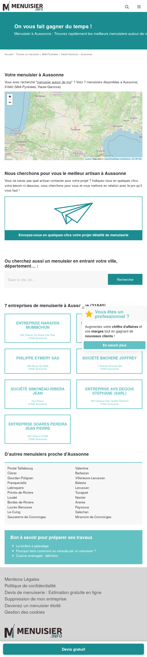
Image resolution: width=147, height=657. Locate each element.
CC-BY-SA (136, 158)
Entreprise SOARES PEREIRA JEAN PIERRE (37, 426)
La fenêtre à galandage (32, 545)
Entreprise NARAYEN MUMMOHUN (37, 325)
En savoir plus (114, 345)
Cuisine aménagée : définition (37, 555)
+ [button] (10, 96)
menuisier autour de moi (54, 81)
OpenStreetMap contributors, (118, 158)
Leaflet (88, 158)
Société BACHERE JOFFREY (109, 358)
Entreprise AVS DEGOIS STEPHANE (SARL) (109, 391)
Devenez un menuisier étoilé (33, 605)
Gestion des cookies (25, 612)
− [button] (10, 102)
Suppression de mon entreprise (35, 599)
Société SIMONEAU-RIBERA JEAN (38, 391)
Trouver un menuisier (27, 54)
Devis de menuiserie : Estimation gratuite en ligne (53, 592)
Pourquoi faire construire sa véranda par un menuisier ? (56, 550)
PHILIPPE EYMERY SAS (37, 358)
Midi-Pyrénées (50, 54)
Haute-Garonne (69, 54)
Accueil (9, 54)
